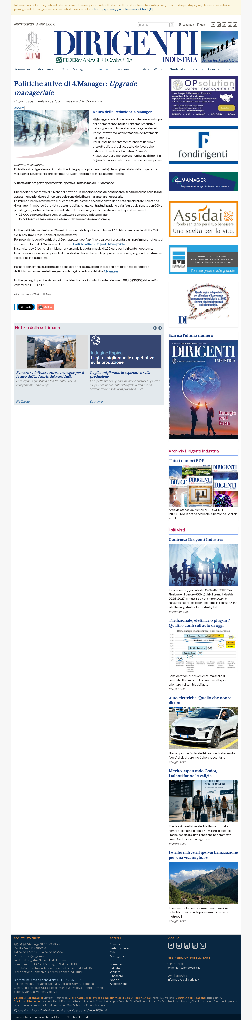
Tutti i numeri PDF (186, 461)
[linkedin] (230, 25)
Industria (142, 69)
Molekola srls (81, 1017)
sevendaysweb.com (41, 1017)
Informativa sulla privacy (183, 979)
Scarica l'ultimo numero (191, 335)
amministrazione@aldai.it (183, 967)
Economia (96, 401)
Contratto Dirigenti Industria (196, 540)
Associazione (218, 69)
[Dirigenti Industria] (126, 47)
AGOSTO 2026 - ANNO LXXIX (34, 24)
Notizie (195, 69)
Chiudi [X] (146, 9)
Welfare (160, 69)
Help (202, 24)
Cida (65, 69)
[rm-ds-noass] (219, 47)
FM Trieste (22, 401)
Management (83, 69)
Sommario (22, 69)
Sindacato (177, 69)
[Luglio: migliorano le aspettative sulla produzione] (126, 352)
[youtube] (224, 25)
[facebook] (213, 25)
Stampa (47, 306)
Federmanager (45, 69)
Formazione (121, 69)
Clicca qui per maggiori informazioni (115, 9)
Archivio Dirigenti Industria (194, 451)
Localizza (188, 24)
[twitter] (218, 25)
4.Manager (110, 271)
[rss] (235, 25)
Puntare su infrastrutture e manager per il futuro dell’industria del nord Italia (50, 374)
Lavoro (102, 69)
